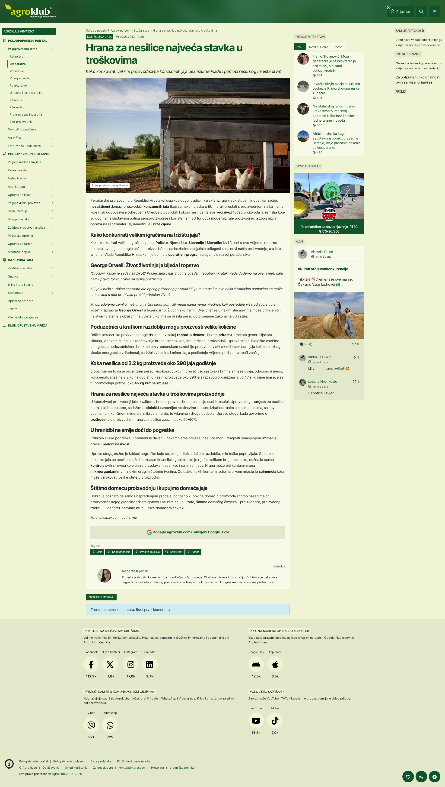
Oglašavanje (50, 767)
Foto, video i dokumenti (24, 146)
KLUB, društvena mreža (27, 325)
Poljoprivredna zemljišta (24, 162)
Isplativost (175, 552)
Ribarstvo (16, 100)
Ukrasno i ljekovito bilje (26, 92)
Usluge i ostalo (18, 219)
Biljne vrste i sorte (20, 284)
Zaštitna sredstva (20, 268)
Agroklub (58, 774)
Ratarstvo (16, 56)
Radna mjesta (17, 170)
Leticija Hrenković (322, 381)
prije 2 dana (323, 256)
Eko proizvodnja (21, 121)
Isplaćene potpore (20, 301)
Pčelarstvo (17, 107)
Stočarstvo (141, 30)
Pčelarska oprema (20, 235)
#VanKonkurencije (332, 269)
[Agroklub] (30, 11)
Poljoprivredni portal (34, 761)
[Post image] (329, 315)
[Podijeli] (421, 776)
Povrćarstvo (18, 85)
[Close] (421, 11)
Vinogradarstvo (21, 78)
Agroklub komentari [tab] (101, 597)
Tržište (12, 309)
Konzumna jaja (120, 552)
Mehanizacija (17, 178)
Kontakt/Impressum (132, 767)
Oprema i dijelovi (19, 195)
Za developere (103, 767)
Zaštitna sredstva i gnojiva (26, 227)
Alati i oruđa (16, 186)
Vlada (195, 552)
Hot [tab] (300, 46)
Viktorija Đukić (322, 252)
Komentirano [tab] (318, 46)
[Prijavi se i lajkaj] (408, 776)
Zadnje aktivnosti (409, 30)
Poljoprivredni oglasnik (28, 154)
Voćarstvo (17, 71)
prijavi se (424, 82)
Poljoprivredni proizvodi (24, 203)
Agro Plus (15, 137)
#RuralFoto (307, 269)
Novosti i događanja (22, 129)
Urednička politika (181, 767)
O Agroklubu (28, 767)
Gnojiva (13, 276)
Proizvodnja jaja (150, 552)
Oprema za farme (20, 244)
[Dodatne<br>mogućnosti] (434, 776)
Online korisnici (407, 54)
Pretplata (157, 767)
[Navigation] (434, 11)
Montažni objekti (19, 252)
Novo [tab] (338, 46)
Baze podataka (20, 260)
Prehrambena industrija (26, 114)
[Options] (356, 253)
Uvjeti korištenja (76, 767)
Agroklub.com (120, 30)
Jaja (99, 552)
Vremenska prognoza (23, 317)
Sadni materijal (18, 211)
